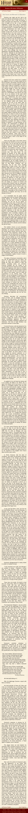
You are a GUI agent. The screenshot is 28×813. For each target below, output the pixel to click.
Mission (4, 809)
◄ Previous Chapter (6, 11)
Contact (23, 809)
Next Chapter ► (22, 11)
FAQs (8, 809)
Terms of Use (13, 809)
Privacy (19, 809)
